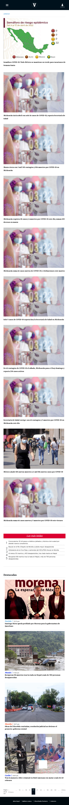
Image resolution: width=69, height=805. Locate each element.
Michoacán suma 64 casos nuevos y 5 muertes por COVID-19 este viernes (33, 521)
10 (19, 790)
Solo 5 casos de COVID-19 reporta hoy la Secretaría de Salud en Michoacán (34, 320)
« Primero (11, 791)
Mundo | (9, 673)
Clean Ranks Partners (41, 801)
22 (41, 790)
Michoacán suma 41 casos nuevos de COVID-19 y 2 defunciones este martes (34, 271)
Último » (63, 791)
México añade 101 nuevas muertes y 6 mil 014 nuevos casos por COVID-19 (33, 472)
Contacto (53, 801)
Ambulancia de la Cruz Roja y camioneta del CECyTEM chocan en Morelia (34, 550)
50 (55, 790)
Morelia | (9, 724)
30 (48, 790)
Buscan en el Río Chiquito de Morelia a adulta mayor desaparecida (31, 547)
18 (26, 790)
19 (29, 790)
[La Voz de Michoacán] (34, 4)
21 (37, 790)
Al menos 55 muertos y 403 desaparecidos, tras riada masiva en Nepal (33, 553)
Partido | (9, 621)
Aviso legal (16, 801)
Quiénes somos (27, 801)
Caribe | (8, 775)
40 (51, 790)
